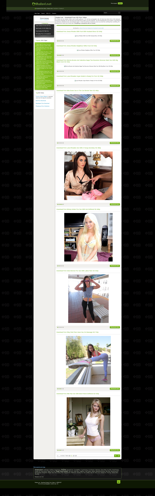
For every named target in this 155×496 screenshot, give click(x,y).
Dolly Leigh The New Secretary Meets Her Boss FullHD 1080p (43, 45)
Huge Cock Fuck (51, 471)
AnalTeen (51, 469)
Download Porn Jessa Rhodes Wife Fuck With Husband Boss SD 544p (79, 31)
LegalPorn (82, 471)
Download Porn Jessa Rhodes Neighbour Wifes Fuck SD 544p (77, 46)
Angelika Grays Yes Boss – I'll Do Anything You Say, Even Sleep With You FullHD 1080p (44, 53)
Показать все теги (39, 476)
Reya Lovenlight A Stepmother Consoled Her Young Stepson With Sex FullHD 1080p (44, 82)
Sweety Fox (103, 472)
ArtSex (63, 470)
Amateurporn (39, 469)
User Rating (88, 28)
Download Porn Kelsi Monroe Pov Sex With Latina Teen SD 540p (77, 271)
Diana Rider (103, 469)
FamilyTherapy (115, 469)
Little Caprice (88, 471)
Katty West (76, 471)
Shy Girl (92, 472)
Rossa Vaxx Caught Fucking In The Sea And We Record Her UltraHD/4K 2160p (44, 77)
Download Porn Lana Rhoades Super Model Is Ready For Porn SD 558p (80, 76)
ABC (103, 28)
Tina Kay (109, 472)
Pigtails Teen (51, 472)
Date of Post (82, 28)
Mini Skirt (108, 471)
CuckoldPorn (77, 469)
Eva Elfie (109, 469)
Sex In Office (87, 472)
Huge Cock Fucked (62, 471)
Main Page (37, 13)
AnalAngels (46, 469)
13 (76, 455)
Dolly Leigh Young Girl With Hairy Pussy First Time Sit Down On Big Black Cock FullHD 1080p (44, 62)
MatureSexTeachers (100, 471)
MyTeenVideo (38, 472)
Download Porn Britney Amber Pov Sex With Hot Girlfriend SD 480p (78, 209)
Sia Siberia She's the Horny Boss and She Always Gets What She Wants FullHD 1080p (44, 58)
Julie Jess (70, 471)
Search (43, 13)
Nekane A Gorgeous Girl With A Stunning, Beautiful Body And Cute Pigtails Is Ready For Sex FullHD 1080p (44, 67)
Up (118, 482)
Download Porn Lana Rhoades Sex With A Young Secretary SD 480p (79, 148)
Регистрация (114, 3)
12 (73, 455)
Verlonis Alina (115, 472)
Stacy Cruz (97, 472)
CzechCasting (84, 469)
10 (69, 455)
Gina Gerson (44, 471)
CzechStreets (91, 469)
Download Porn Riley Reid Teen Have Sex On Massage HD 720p (77, 332)
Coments (99, 28)
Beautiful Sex (70, 469)
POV (62, 472)
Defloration (97, 469)
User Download (94, 28)
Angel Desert (57, 469)
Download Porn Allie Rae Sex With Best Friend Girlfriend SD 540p (78, 394)
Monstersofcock (114, 471)
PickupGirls (44, 472)
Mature (93, 471)
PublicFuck (73, 472)
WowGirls (37, 474)
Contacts (54, 13)
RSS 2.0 (48, 13)
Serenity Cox (80, 472)
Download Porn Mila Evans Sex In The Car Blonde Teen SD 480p (78, 90)
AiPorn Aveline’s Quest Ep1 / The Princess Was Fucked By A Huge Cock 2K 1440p (44, 73)
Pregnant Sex (67, 472)
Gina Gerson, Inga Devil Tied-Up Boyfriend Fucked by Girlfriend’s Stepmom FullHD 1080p (44, 86)
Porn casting (57, 472)
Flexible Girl (37, 471)
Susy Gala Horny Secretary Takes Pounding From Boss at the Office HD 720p (44, 49)
